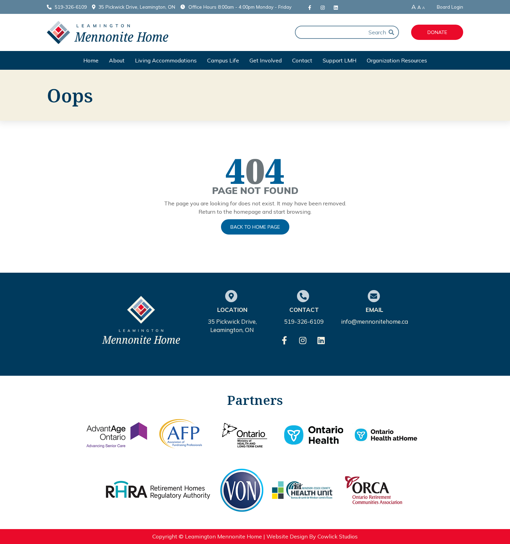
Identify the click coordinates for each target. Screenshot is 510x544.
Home (91, 60)
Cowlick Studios (337, 536)
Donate (437, 32)
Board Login (450, 7)
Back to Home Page (255, 227)
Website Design (287, 536)
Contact (302, 60)
